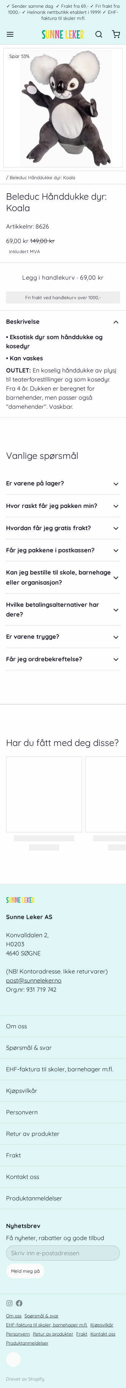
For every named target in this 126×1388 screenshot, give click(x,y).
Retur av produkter (32, 1134)
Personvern (22, 1112)
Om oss (16, 1026)
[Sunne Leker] (63, 34)
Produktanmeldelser (34, 1198)
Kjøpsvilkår (21, 1091)
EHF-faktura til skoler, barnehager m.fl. (59, 1069)
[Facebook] (19, 1303)
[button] (63, 277)
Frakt (13, 1155)
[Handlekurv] (113, 34)
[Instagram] (9, 1303)
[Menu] (13, 34)
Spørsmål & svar (29, 1048)
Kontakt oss (22, 1177)
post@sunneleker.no (33, 980)
